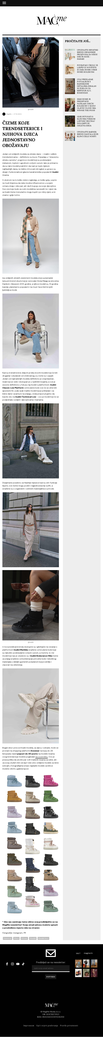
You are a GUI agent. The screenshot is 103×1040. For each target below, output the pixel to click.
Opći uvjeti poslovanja (47, 1025)
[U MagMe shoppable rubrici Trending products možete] (78, 973)
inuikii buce (44, 938)
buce (17, 938)
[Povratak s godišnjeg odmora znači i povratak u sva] (78, 963)
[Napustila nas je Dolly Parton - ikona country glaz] (94, 973)
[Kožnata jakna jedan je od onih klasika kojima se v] (86, 963)
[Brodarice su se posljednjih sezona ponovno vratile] (94, 963)
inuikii (33, 938)
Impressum (28, 1025)
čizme (25, 938)
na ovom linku (41, 756)
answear (8, 938)
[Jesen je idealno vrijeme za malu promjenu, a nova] (86, 973)
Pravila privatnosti (69, 1025)
